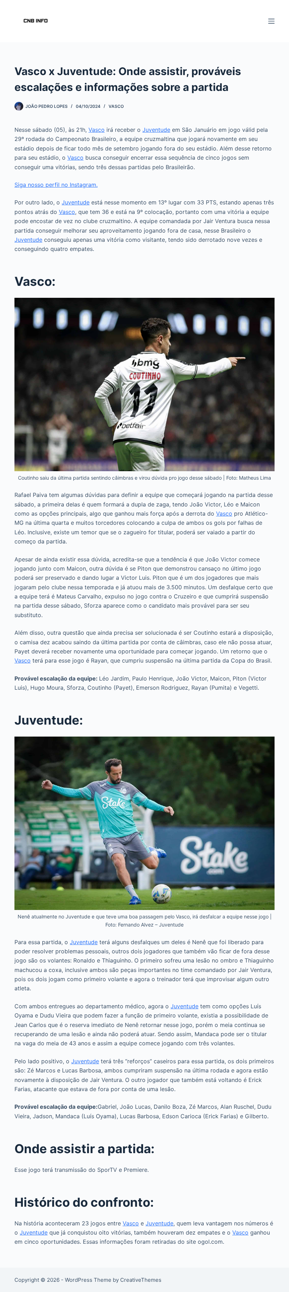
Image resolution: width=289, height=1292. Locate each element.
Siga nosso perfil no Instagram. (56, 184)
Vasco (116, 106)
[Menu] (271, 21)
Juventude (156, 129)
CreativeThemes (140, 1279)
